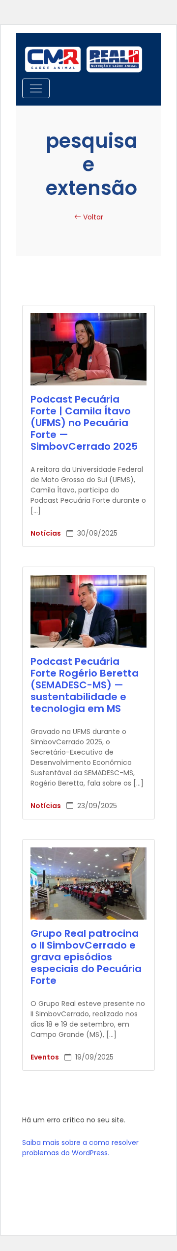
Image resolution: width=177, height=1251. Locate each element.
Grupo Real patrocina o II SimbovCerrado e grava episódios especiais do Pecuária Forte (86, 956)
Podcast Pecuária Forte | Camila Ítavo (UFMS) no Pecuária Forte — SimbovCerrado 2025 (84, 422)
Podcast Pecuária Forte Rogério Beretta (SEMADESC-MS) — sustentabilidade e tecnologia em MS (84, 684)
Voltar (92, 217)
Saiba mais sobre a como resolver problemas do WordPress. (80, 1148)
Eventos (45, 1057)
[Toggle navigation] (36, 88)
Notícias (46, 533)
